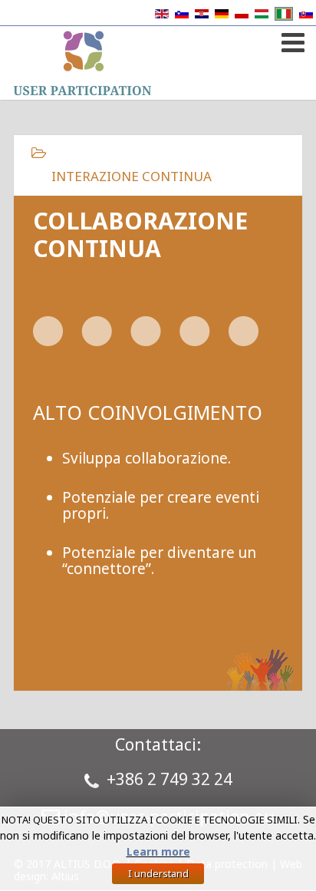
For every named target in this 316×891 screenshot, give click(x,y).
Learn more (158, 851)
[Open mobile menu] (291, 39)
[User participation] (82, 62)
